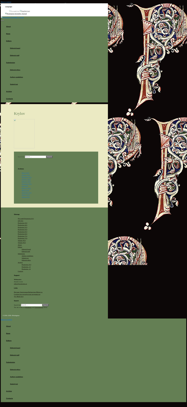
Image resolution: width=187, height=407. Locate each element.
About (8, 26)
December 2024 (26, 177)
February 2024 (26, 179)
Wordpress (28, 307)
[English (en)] (25, 11)
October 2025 (26, 175)
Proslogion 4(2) (22, 225)
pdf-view (20, 221)
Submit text (14, 84)
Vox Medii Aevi (18, 296)
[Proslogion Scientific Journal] (16, 14)
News (8, 34)
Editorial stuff (14, 55)
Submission (10, 63)
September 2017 (27, 193)
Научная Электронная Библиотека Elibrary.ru (28, 292)
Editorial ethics (15, 70)
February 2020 (26, 188)
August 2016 (26, 197)
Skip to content (6, 2)
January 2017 (26, 195)
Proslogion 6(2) (22, 234)
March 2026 (25, 173)
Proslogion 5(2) (22, 229)
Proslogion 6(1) (22, 232)
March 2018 (25, 190)
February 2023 (26, 182)
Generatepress (39, 307)
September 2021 (27, 184)
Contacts (9, 99)
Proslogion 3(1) (26, 264)
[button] (12, 41)
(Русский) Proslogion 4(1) (26, 218)
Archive (9, 91)
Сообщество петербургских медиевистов (27, 294)
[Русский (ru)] (14, 11)
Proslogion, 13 (26, 267)
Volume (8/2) (22, 242)
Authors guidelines (16, 77)
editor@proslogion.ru (20, 284)
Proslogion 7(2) (22, 238)
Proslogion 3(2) (22, 223)
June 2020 (25, 186)
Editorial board (15, 48)
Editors (8, 41)
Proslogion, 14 (26, 269)
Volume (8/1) (22, 240)
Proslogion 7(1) (22, 236)
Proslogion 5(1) (22, 227)
